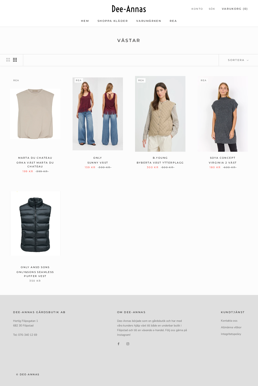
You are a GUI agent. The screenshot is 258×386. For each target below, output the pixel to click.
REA (173, 20)
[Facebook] (118, 343)
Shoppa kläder (113, 20)
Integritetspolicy (231, 334)
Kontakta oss (229, 321)
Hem (85, 20)
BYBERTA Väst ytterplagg (160, 162)
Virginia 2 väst (223, 162)
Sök (212, 8)
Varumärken (148, 20)
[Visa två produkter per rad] (8, 60)
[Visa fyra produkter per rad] (15, 60)
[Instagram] (127, 343)
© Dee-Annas (27, 374)
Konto (197, 8)
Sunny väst (97, 162)
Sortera (237, 60)
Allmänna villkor (231, 327)
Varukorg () (235, 8)
